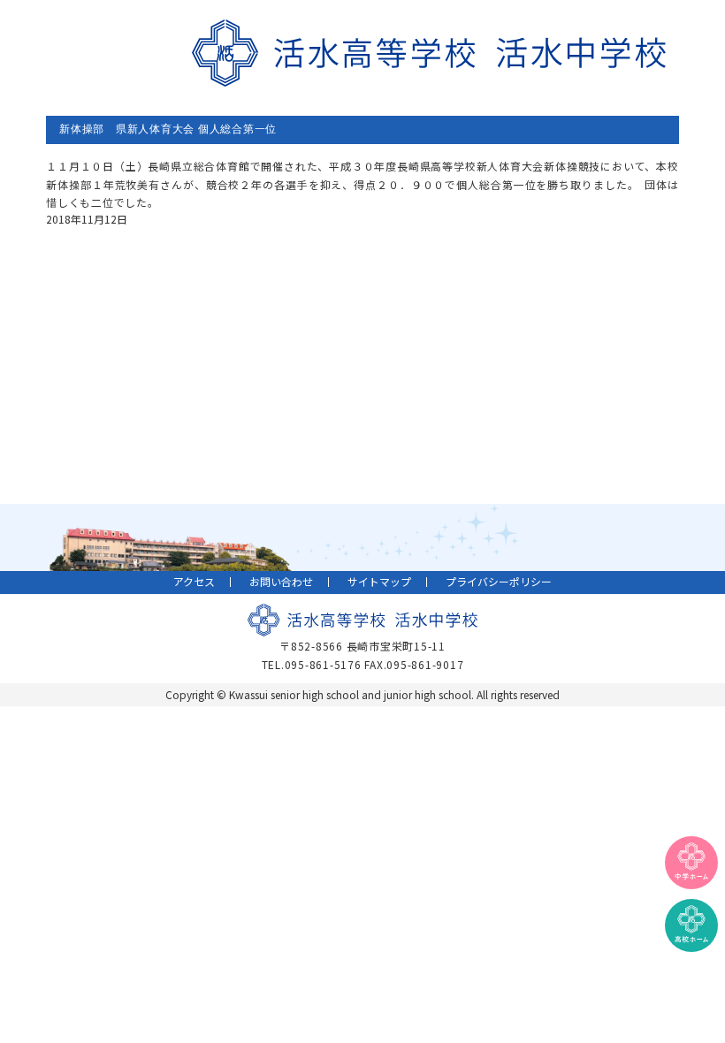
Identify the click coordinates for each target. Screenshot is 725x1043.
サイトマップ (379, 581)
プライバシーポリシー (499, 581)
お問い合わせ (281, 581)
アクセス (194, 581)
